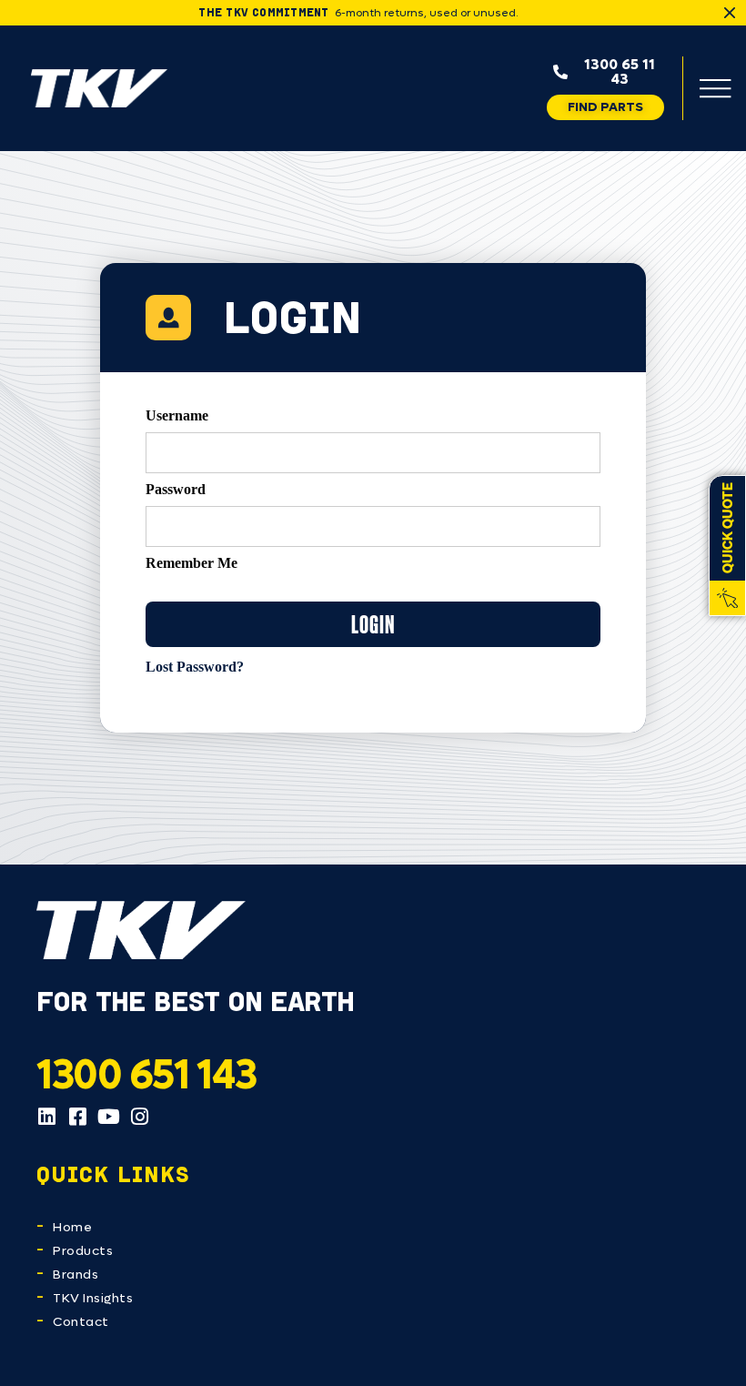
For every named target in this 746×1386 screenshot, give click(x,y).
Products (83, 1251)
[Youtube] (108, 1117)
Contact (81, 1321)
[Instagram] (139, 1117)
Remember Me (191, 563)
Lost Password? (195, 666)
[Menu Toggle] (715, 88)
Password (176, 489)
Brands (75, 1274)
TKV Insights (93, 1298)
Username (177, 416)
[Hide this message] (729, 12)
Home (72, 1227)
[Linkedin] (46, 1117)
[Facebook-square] (77, 1117)
